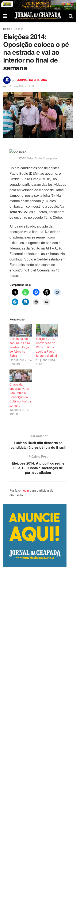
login (26, 490)
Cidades (18, 28)
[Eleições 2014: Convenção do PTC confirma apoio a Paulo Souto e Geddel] (47, 330)
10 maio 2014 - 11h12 (21, 86)
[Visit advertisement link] (38, 5)
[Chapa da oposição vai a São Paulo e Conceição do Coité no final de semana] (21, 375)
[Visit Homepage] (37, 16)
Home (6, 28)
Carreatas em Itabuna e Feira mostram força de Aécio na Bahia (20, 347)
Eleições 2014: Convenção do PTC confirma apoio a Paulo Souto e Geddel (46, 347)
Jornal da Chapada (32, 80)
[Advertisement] (38, 740)
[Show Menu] (5, 16)
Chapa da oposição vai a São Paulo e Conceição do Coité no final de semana (20, 395)
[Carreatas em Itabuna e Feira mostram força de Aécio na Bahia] (21, 330)
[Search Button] (71, 16)
